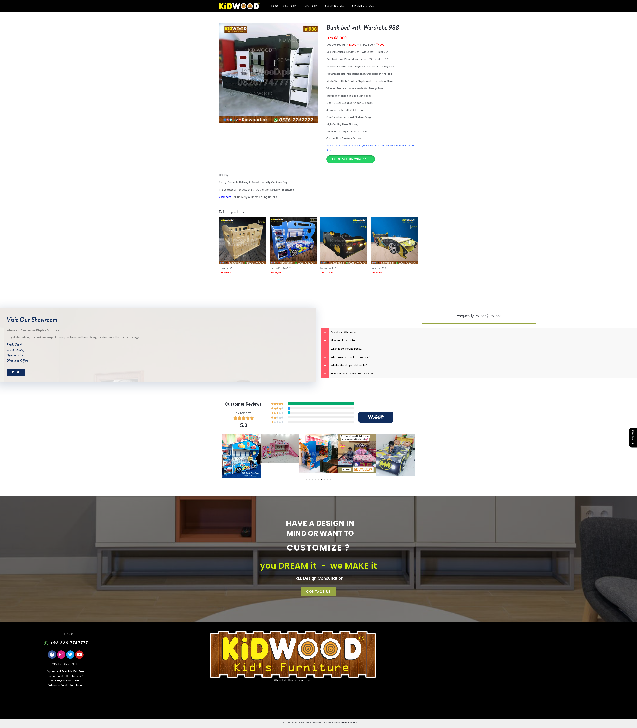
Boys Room (289, 5)
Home (274, 5)
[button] (350, 159)
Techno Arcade (349, 722)
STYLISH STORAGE (363, 5)
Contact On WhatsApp (352, 159)
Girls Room (310, 5)
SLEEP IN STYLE (334, 5)
